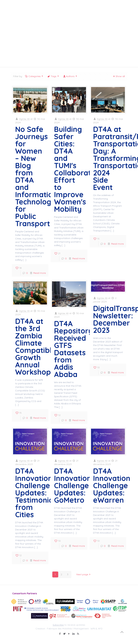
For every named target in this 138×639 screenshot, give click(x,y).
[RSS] (78, 633)
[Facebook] (60, 633)
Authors (70, 76)
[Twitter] (64, 633)
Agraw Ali (24, 118)
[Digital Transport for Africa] (28, 7)
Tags (53, 76)
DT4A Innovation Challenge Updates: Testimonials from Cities (37, 492)
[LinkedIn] (73, 633)
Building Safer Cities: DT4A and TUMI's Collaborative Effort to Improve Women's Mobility (77, 169)
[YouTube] (69, 633)
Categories (34, 76)
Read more (39, 272)
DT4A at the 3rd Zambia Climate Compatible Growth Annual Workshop (35, 347)
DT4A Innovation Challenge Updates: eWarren (111, 485)
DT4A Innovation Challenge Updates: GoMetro (72, 485)
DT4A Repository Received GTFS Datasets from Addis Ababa (73, 349)
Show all (120, 76)
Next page (82, 574)
